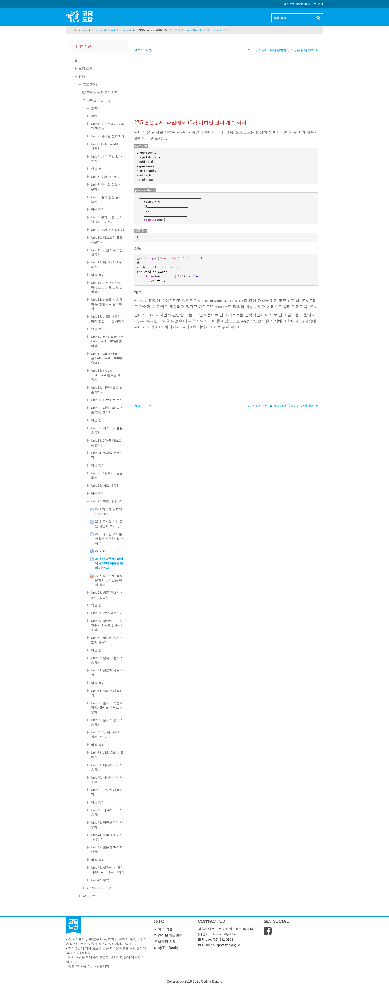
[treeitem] (99, 60)
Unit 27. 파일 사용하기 (150, 30)
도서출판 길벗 (165, 942)
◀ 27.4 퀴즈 (143, 50)
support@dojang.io (226, 945)
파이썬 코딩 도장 (99, 100)
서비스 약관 (163, 929)
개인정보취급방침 (168, 935)
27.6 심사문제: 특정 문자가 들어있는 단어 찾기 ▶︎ (283, 50)
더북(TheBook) (166, 948)
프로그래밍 (91, 84)
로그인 (318, 3)
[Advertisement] (226, 84)
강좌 (82, 76)
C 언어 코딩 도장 (99, 888)
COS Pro (89, 896)
